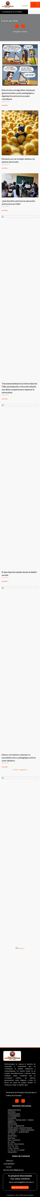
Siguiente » (24, 770)
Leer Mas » (5, 105)
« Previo (15, 770)
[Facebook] (17, 26)
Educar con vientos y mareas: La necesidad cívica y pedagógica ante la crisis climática (19, 758)
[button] (18, 4)
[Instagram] (23, 26)
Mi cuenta (25, 5)
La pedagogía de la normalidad (11, 12)
